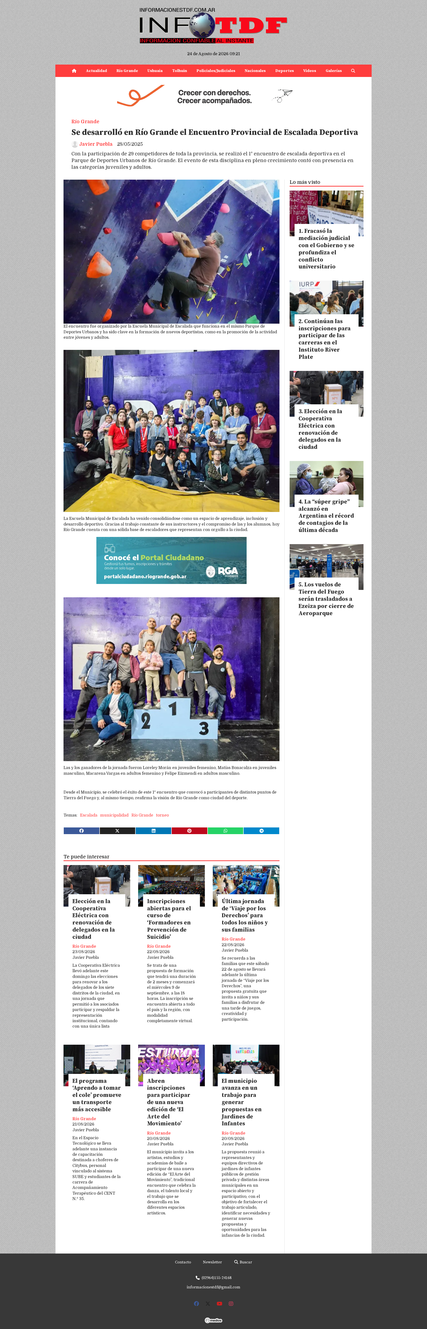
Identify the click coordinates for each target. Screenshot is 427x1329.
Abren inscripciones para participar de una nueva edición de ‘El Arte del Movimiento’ (168, 1103)
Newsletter (212, 1262)
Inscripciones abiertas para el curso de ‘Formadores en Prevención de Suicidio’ (169, 919)
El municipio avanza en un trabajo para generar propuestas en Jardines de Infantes (242, 1103)
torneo (162, 815)
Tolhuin (179, 70)
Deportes (284, 70)
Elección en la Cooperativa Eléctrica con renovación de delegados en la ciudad (93, 919)
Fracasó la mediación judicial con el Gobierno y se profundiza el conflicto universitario (326, 249)
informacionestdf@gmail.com (213, 1287)
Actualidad (96, 70)
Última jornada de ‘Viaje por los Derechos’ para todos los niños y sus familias (245, 916)
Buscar (245, 1262)
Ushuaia (155, 70)
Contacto (183, 1262)
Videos (309, 70)
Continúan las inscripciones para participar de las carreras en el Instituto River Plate (325, 339)
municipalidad (114, 815)
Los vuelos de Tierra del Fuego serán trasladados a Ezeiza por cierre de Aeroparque (326, 599)
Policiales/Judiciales (215, 70)
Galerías (334, 70)
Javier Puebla (95, 144)
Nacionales (255, 70)
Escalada (88, 815)
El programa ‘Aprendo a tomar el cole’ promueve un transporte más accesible (96, 1095)
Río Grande (127, 70)
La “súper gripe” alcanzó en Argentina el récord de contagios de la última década (326, 516)
